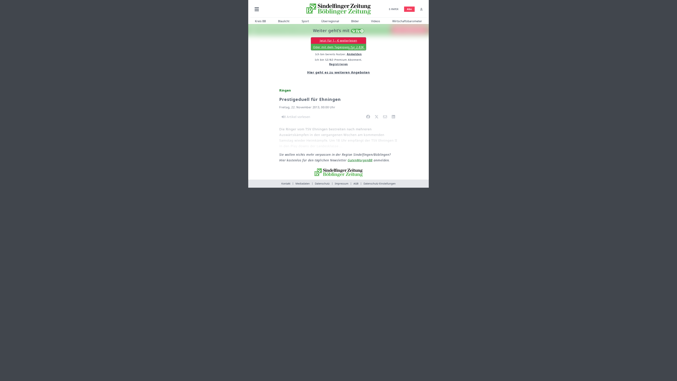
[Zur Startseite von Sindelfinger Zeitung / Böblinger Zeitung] (338, 9)
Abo (409, 9)
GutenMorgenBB (360, 160)
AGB (355, 183)
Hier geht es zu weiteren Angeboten (338, 72)
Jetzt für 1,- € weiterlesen (338, 41)
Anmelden (354, 54)
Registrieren (338, 64)
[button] (276, 9)
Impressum (341, 183)
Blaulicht (283, 21)
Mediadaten (302, 183)
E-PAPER (393, 9)
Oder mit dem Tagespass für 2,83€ (339, 47)
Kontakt (285, 183)
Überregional (330, 21)
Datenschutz (322, 183)
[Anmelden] (421, 9)
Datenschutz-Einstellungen (380, 183)
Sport (305, 21)
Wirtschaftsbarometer (407, 21)
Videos (375, 21)
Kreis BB (260, 21)
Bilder (355, 21)
